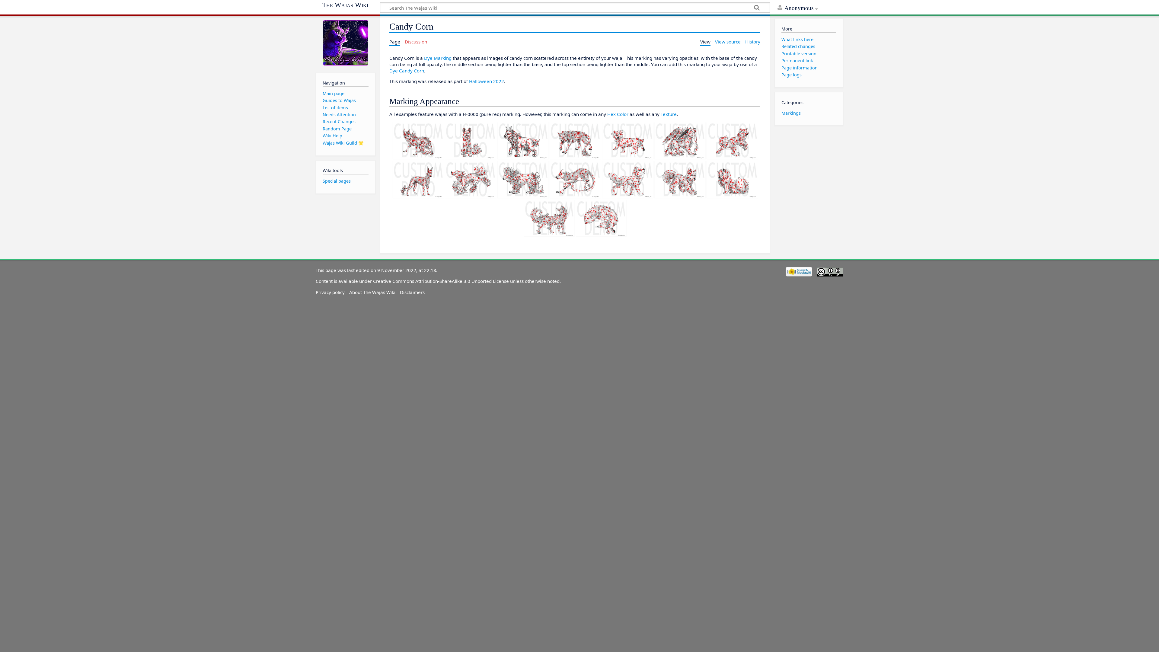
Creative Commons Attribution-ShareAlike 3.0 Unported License (441, 281)
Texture (669, 114)
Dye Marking (438, 58)
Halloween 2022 (486, 81)
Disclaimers (412, 292)
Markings (791, 113)
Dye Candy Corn (406, 71)
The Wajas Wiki (345, 5)
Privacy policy (330, 292)
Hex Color (617, 114)
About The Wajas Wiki (372, 292)
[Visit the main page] (345, 43)
